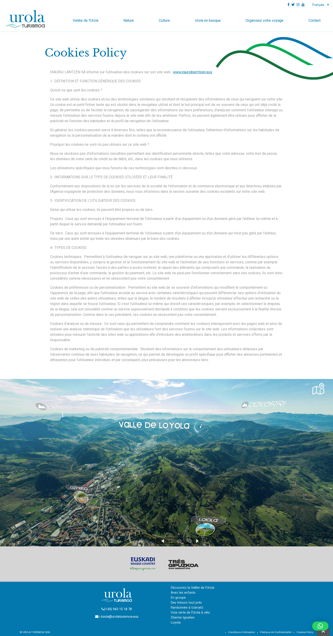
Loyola (176, 622)
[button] (320, 626)
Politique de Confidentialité (275, 632)
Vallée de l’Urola (85, 20)
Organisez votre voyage (264, 20)
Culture (164, 20)
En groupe (178, 598)
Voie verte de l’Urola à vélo (190, 613)
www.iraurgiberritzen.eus (192, 72)
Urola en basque (208, 20)
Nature (128, 20)
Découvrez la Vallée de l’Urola (192, 588)
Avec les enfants (183, 593)
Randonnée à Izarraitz (187, 608)
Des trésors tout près (186, 603)
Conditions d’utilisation (241, 632)
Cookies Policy (305, 632)
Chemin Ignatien (183, 617)
